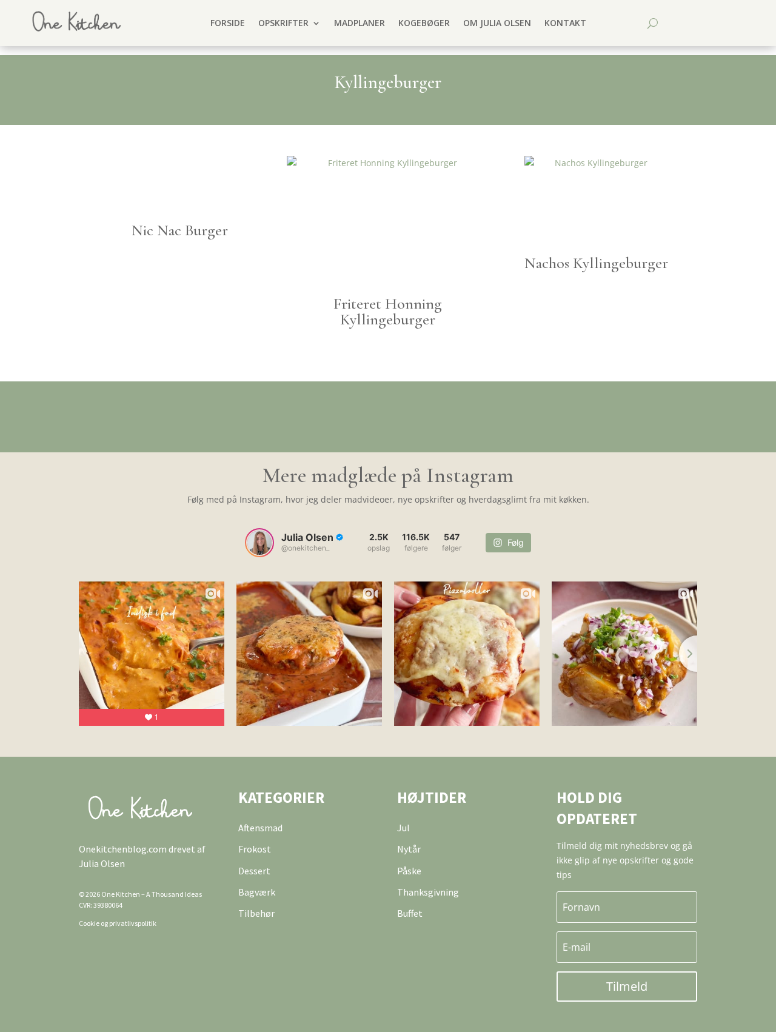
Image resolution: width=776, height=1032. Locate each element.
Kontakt (565, 22)
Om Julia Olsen (497, 22)
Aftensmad (260, 828)
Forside (227, 22)
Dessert (254, 871)
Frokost (254, 849)
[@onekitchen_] (259, 543)
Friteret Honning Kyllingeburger (387, 311)
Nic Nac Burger (180, 230)
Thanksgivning (428, 892)
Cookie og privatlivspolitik (117, 923)
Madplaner (359, 22)
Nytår (409, 849)
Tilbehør (256, 913)
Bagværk (256, 892)
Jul (403, 828)
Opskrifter (283, 22)
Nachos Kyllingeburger (596, 262)
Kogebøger (424, 22)
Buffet (410, 913)
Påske (409, 871)
